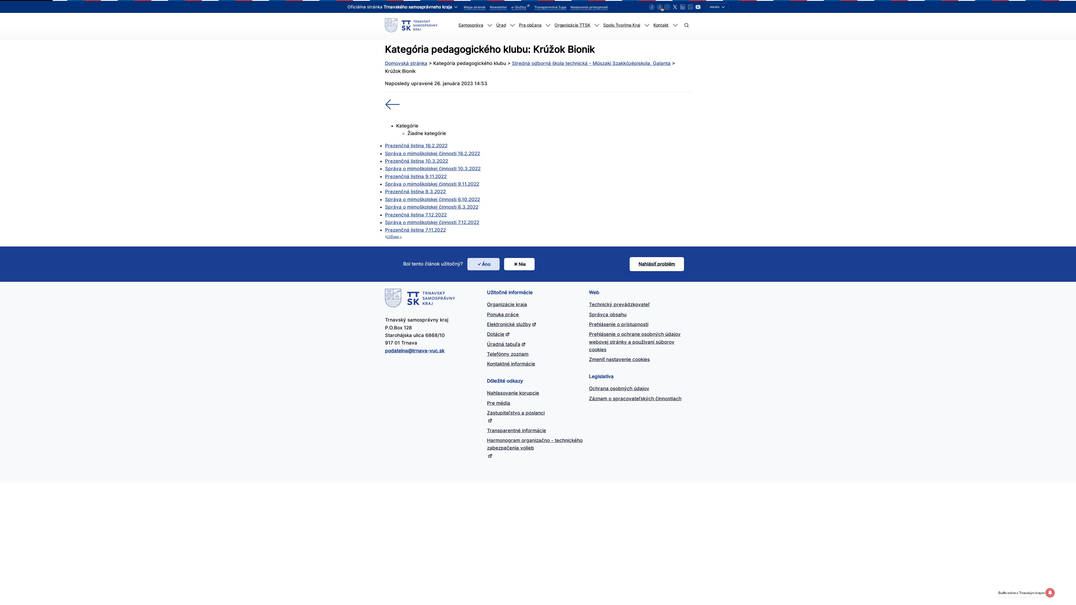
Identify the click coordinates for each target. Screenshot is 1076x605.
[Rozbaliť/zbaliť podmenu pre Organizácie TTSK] (596, 25)
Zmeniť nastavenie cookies (619, 359)
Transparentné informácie (516, 430)
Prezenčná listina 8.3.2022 (415, 191)
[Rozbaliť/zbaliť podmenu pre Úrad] (512, 25)
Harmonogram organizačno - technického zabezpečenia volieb (535, 444)
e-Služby (518, 7)
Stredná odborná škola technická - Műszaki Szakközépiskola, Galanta (591, 63)
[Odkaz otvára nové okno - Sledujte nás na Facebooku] (652, 7)
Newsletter (498, 7)
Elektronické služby (509, 324)
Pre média (498, 403)
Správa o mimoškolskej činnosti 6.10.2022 (432, 199)
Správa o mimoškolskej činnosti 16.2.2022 (432, 153)
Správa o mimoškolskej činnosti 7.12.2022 (432, 222)
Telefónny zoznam (507, 354)
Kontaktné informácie (511, 364)
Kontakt (661, 25)
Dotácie (495, 334)
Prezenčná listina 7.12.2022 (416, 215)
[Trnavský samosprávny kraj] (411, 25)
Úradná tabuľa (503, 344)
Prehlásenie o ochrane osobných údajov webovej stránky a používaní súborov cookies (635, 341)
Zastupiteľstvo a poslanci (516, 413)
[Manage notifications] (1049, 592)
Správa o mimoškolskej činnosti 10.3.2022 (433, 168)
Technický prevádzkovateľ (619, 304)
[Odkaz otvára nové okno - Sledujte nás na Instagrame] (667, 7)
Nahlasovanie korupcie (513, 393)
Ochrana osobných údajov (619, 388)
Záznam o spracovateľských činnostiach (635, 398)
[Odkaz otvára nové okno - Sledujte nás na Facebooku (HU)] (659, 7)
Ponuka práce (503, 314)
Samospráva (470, 25)
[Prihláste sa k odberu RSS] (690, 7)
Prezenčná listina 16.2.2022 (416, 145)
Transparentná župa (550, 7)
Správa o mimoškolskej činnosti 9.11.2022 (432, 184)
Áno (486, 264)
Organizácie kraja (507, 304)
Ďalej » (396, 237)
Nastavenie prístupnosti (589, 7)
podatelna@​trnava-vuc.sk (414, 350)
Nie (522, 264)
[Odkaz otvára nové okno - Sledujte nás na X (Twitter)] (675, 7)
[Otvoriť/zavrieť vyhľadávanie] (686, 25)
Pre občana (530, 25)
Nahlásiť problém (657, 264)
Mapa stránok (475, 7)
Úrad (501, 25)
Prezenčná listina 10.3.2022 (416, 161)
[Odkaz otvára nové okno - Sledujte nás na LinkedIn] (682, 7)
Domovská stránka (406, 63)
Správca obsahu (608, 314)
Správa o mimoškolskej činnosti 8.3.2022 (431, 207)
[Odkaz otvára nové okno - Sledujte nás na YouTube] (698, 7)
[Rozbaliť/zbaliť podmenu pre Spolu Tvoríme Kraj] (647, 25)
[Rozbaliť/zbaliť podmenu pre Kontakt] (675, 25)
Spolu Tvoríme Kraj (621, 25)
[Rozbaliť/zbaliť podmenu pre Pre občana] (548, 25)
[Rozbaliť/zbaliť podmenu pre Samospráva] (489, 25)
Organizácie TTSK (572, 25)
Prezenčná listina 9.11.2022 (416, 176)
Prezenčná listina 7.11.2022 (415, 230)
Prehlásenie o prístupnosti (618, 324)
